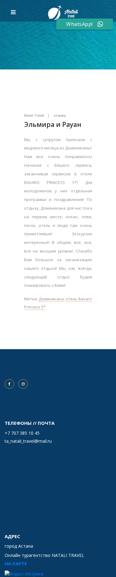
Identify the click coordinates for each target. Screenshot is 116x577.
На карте (16, 563)
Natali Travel (34, 115)
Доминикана (51, 299)
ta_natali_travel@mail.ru (28, 441)
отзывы (60, 115)
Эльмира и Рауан (52, 124)
